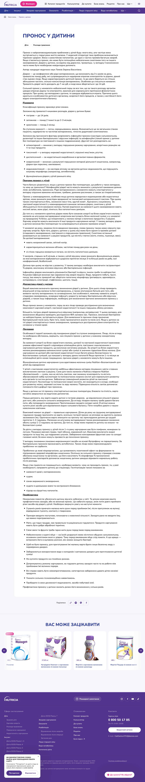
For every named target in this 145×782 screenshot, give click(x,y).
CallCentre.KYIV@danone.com (126, 736)
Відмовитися (30, 773)
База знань (99, 4)
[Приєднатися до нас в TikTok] (138, 699)
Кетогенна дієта (45, 750)
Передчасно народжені (16, 730)
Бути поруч (78, 739)
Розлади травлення (41, 45)
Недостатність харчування (17, 733)
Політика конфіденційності (117, 761)
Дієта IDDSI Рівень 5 (14, 748)
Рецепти (111, 4)
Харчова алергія (13, 723)
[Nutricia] (11, 4)
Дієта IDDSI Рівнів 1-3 (15, 741)
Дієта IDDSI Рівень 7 (49, 716)
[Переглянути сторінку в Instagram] (121, 699)
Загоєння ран (46, 738)
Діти (6, 10)
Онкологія (53, 10)
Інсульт (17, 10)
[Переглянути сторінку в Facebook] (127, 699)
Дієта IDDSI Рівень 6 (14, 751)
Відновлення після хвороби (52, 731)
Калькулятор (73, 4)
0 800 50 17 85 (119, 720)
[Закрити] (38, 756)
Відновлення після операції (52, 735)
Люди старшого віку (88, 10)
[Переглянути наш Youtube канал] (132, 699)
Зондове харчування (36, 10)
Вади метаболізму (109, 10)
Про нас (121, 4)
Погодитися (14, 773)
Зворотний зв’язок (124, 730)
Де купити (86, 4)
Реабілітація (67, 10)
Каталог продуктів (56, 4)
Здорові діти (11, 720)
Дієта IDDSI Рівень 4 (14, 744)
